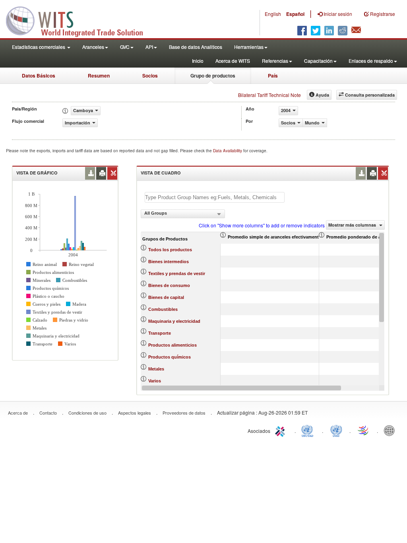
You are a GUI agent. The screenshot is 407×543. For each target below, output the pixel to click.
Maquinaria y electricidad (174, 321)
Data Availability (228, 150)
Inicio (198, 60)
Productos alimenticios (172, 345)
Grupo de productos (212, 75)
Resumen (99, 75)
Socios (150, 75)
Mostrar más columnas (352, 225)
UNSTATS (336, 430)
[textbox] (215, 197)
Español (295, 13)
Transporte (159, 333)
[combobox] (183, 213)
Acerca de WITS (232, 60)
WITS (79, 20)
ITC (281, 430)
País (273, 75)
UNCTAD (309, 430)
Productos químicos (169, 357)
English (273, 13)
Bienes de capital (166, 297)
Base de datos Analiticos (195, 46)
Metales (156, 369)
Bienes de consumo (169, 285)
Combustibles (163, 309)
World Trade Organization (364, 430)
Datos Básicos (38, 75)
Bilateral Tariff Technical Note (269, 94)
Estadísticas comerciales (39, 46)
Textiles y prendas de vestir (176, 273)
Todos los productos (170, 249)
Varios (154, 380)
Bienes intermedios (168, 261)
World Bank (391, 430)
